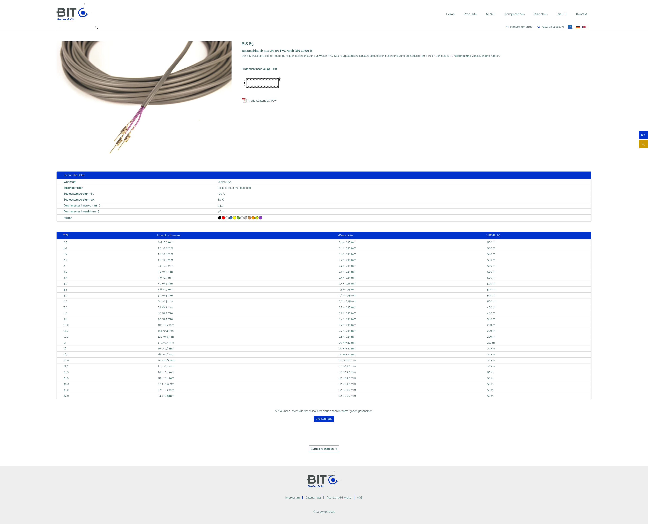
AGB (360, 497)
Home (450, 14)
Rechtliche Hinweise (339, 497)
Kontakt (581, 14)
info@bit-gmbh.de (521, 26)
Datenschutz (313, 497)
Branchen (541, 14)
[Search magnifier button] (96, 27)
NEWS (490, 14)
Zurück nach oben (322, 448)
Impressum (292, 497)
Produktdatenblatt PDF (262, 100)
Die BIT (562, 14)
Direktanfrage (324, 418)
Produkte (470, 14)
